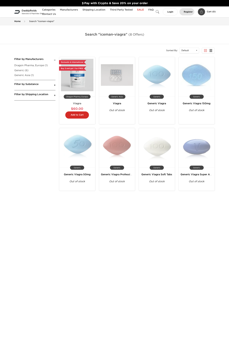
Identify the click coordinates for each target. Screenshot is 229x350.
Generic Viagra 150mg (196, 103)
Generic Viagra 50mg (77, 174)
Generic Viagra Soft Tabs (156, 174)
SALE (140, 9)
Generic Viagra (156, 103)
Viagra (77, 103)
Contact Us (49, 14)
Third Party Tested (121, 9)
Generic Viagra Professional (118, 174)
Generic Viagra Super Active (198, 174)
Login (170, 12)
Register (188, 12)
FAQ (151, 9)
